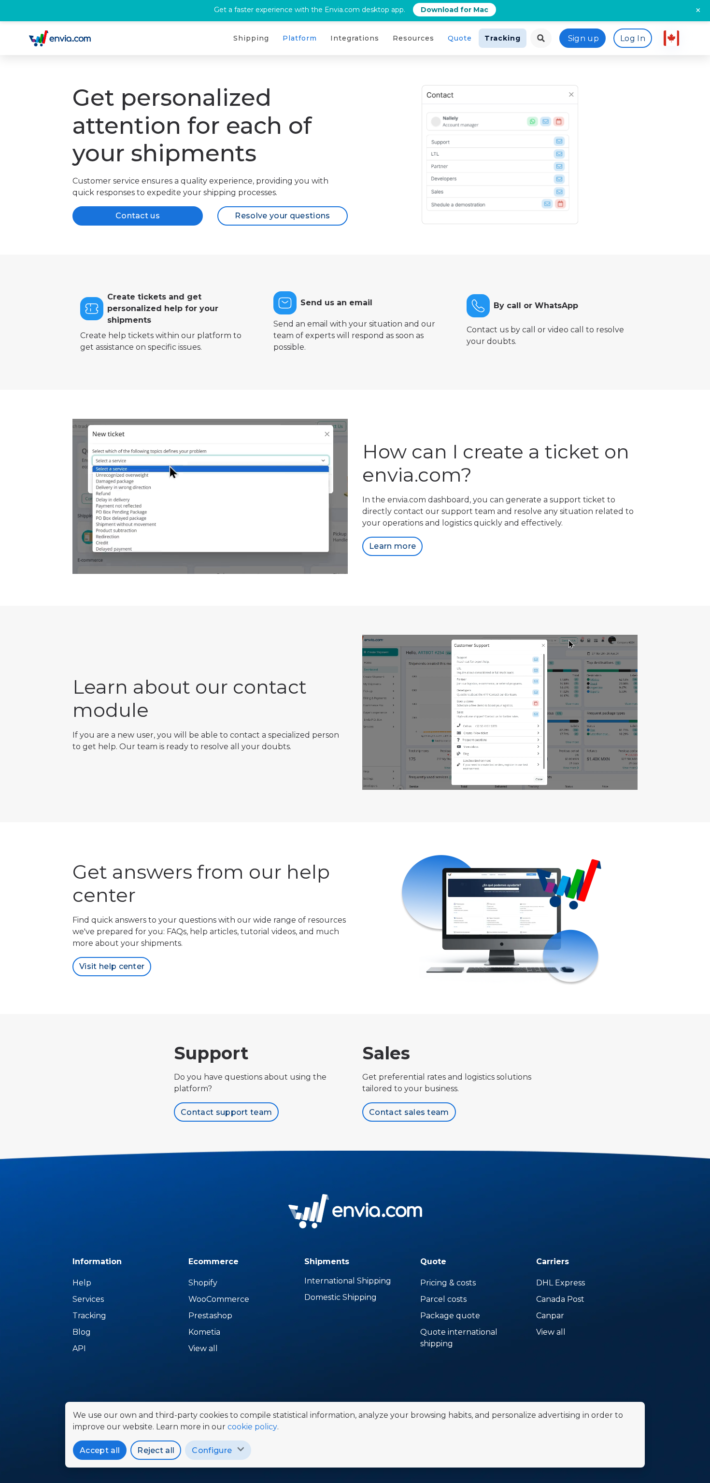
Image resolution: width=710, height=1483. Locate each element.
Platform (300, 38)
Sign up (583, 38)
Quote (460, 38)
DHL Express (560, 1282)
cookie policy (252, 1426)
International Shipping (347, 1280)
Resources (413, 38)
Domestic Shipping (340, 1297)
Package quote (450, 1315)
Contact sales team (409, 1112)
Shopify (202, 1282)
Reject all (155, 1450)
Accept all (100, 1450)
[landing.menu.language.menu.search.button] (541, 38)
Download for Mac (454, 9)
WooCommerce (218, 1299)
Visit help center (111, 966)
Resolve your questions (282, 215)
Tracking (502, 38)
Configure (212, 1450)
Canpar (550, 1315)
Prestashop (210, 1315)
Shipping (251, 38)
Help (81, 1282)
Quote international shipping (458, 1337)
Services (88, 1299)
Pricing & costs (448, 1282)
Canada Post (560, 1299)
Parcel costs (443, 1299)
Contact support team (226, 1112)
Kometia (204, 1332)
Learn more (392, 546)
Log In (632, 38)
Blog (81, 1332)
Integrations (354, 38)
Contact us (137, 215)
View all (203, 1348)
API (79, 1348)
